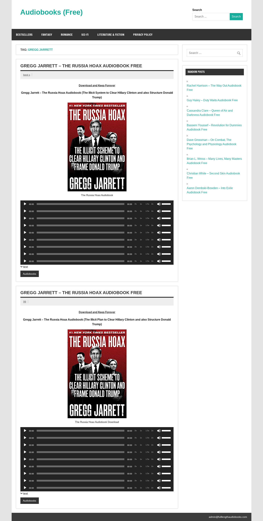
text (25, 266)
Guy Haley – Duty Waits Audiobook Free (212, 100)
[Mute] (159, 204)
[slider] (167, 203)
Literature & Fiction (110, 35)
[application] (97, 204)
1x (141, 204)
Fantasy (46, 35)
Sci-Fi (85, 35)
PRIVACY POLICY (142, 35)
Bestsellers (24, 35)
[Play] (25, 204)
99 (24, 301)
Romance (67, 35)
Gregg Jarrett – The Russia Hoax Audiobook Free (81, 65)
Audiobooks (29, 273)
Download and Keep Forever (97, 85)
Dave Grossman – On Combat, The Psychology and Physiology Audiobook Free (211, 144)
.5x (135, 204)
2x (152, 204)
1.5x (147, 204)
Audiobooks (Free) (51, 12)
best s (26, 74)
